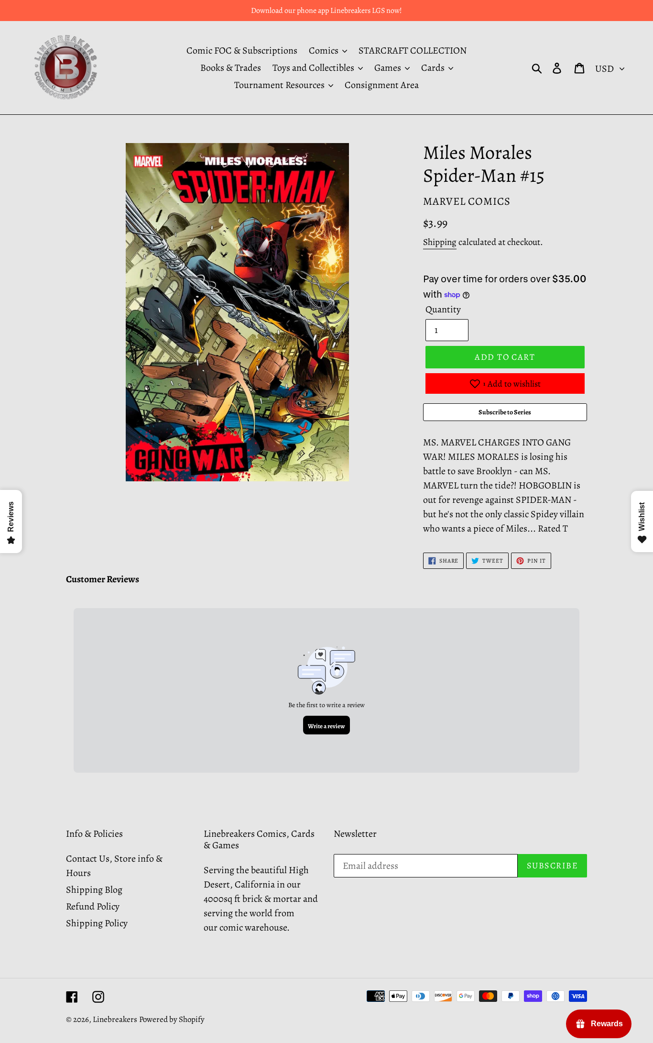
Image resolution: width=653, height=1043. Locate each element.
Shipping (440, 242)
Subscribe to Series (505, 412)
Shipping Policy (97, 923)
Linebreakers (115, 1019)
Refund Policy (93, 906)
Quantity (443, 309)
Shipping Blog (94, 889)
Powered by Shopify (172, 1019)
